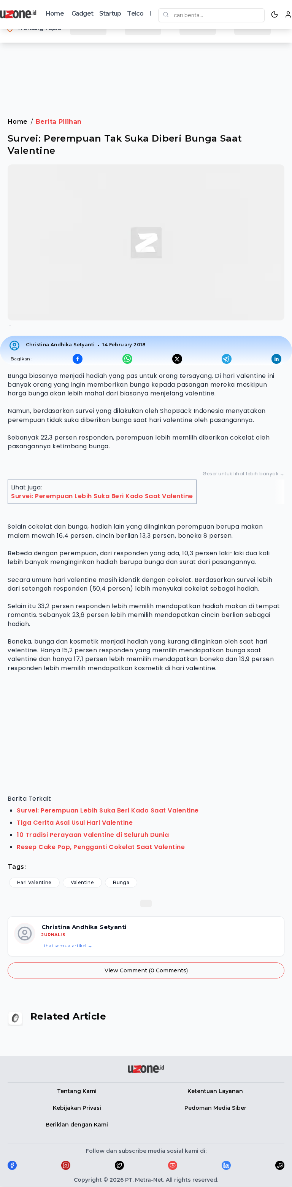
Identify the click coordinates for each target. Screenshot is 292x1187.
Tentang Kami (77, 1091)
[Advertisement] (146, 71)
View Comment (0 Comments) (146, 970)
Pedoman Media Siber (215, 1107)
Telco (135, 13)
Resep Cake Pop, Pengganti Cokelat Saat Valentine (101, 847)
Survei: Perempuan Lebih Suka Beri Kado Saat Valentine (102, 496)
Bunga (121, 882)
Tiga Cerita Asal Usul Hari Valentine (75, 822)
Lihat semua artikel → (66, 945)
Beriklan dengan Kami (77, 1124)
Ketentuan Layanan (215, 1091)
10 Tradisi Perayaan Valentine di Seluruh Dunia (93, 834)
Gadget (82, 13)
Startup (110, 13)
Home (55, 13)
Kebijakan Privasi (77, 1107)
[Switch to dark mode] (274, 14)
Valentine (82, 882)
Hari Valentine (34, 882)
